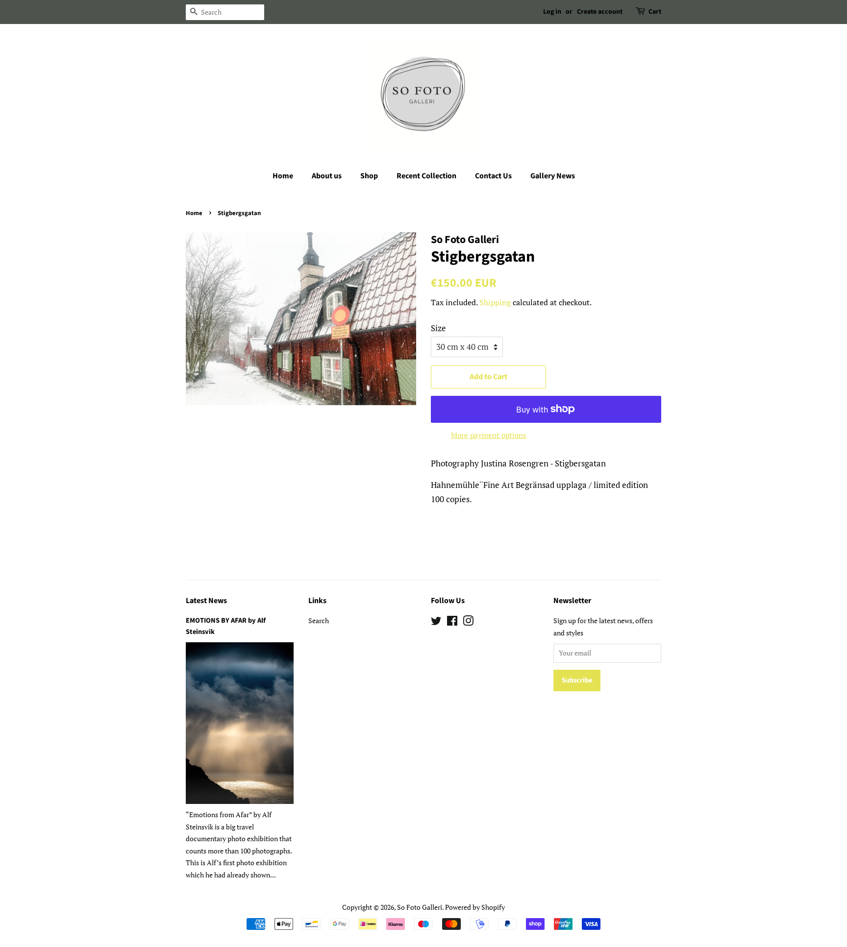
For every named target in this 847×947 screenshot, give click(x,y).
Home (283, 175)
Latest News (206, 600)
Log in (552, 12)
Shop (369, 175)
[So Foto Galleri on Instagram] (468, 622)
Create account (600, 12)
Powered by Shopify (475, 907)
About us (327, 175)
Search (318, 620)
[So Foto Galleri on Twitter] (436, 622)
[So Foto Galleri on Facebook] (452, 622)
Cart (654, 12)
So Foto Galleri (419, 907)
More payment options (488, 435)
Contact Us (493, 175)
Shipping (495, 302)
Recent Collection (426, 175)
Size (438, 328)
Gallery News (552, 175)
